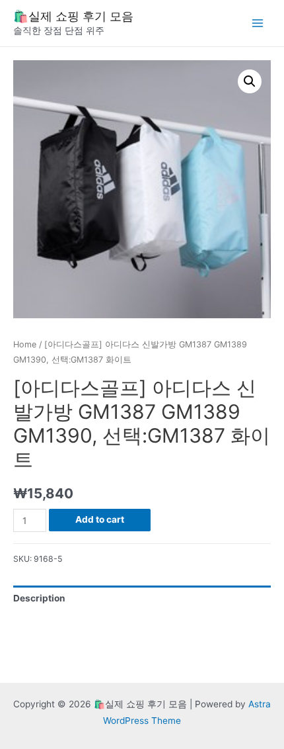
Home (24, 344)
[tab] (142, 598)
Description (39, 598)
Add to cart (99, 519)
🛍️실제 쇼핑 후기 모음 (73, 16)
